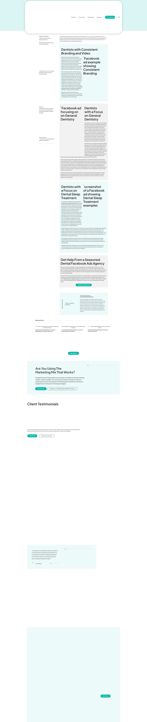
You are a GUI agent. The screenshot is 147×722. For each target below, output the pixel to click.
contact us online (75, 278)
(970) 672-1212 (67, 278)
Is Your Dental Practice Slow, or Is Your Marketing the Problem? (72, 330)
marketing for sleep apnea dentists (69, 203)
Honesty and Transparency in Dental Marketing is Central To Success (45, 330)
